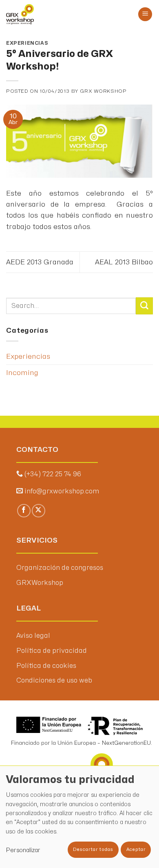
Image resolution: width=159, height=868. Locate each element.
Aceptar (136, 849)
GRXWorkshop (39, 583)
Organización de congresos (59, 568)
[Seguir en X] (38, 510)
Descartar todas (93, 849)
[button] (145, 14)
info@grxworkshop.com (61, 491)
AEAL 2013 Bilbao (124, 262)
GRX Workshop (103, 91)
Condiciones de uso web (54, 680)
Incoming (22, 372)
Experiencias (27, 43)
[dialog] (79, 816)
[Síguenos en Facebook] (24, 510)
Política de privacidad (51, 651)
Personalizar (23, 850)
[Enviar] (144, 305)
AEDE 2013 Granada (39, 262)
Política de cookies (46, 666)
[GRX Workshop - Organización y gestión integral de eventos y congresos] (42, 14)
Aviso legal (33, 635)
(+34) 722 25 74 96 (52, 474)
